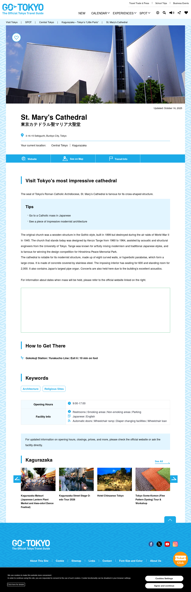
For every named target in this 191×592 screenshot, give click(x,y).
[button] (100, 13)
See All (159, 461)
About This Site (39, 560)
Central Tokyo (59, 145)
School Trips (161, 3)
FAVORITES (186, 12)
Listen (171, 12)
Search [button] (164, 12)
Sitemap (76, 560)
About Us (155, 560)
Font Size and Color (131, 560)
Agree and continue (164, 586)
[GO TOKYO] (31, 545)
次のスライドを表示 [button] (174, 479)
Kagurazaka (79, 145)
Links (92, 560)
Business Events (181, 3)
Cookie (60, 560)
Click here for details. (16, 584)
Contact (107, 560)
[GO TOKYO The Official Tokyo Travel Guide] (23, 9)
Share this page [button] (179, 12)
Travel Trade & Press (139, 3)
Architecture (30, 389)
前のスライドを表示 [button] (17, 479)
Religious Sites (54, 389)
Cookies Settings (164, 578)
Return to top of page (170, 519)
